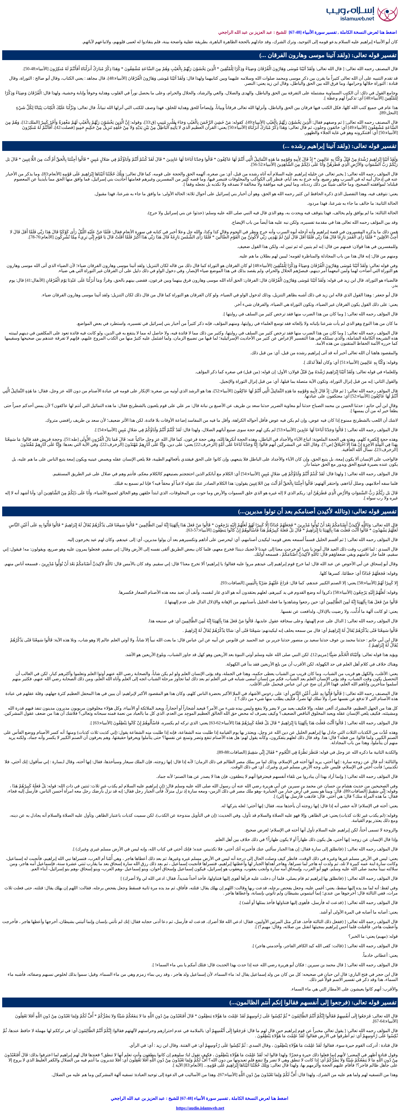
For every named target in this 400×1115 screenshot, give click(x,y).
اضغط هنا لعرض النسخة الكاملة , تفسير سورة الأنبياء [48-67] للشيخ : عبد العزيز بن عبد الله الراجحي (200, 1098)
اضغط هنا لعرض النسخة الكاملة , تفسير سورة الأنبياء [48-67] (343, 32)
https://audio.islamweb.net (200, 1108)
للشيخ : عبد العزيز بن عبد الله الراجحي (253, 32)
